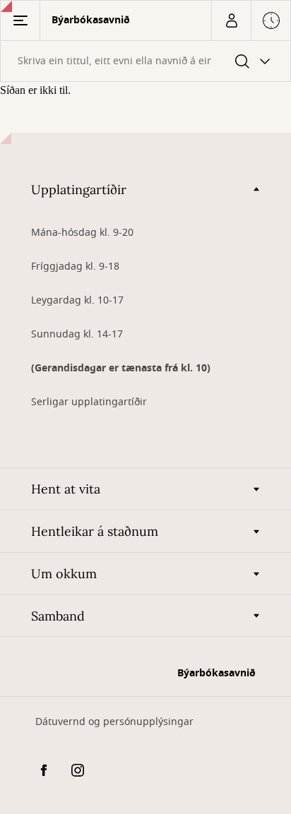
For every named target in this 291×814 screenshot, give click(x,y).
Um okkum (64, 573)
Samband (58, 616)
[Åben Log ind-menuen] (231, 20)
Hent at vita (65, 489)
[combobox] (145, 61)
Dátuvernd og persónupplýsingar (114, 721)
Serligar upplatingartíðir (89, 402)
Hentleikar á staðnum (94, 531)
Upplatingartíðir (78, 189)
